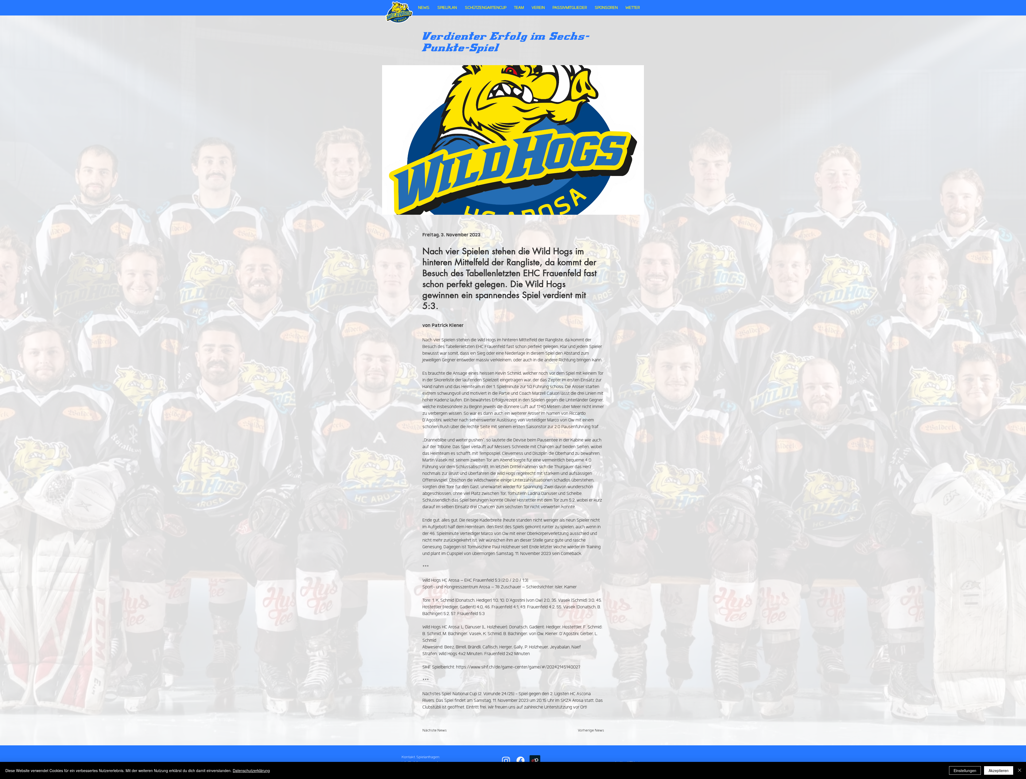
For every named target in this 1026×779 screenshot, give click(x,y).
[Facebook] (520, 760)
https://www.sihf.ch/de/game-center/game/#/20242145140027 (518, 667)
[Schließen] (1019, 770)
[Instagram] (506, 760)
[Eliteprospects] (535, 760)
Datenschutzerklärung (251, 770)
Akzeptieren (999, 770)
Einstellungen (965, 770)
